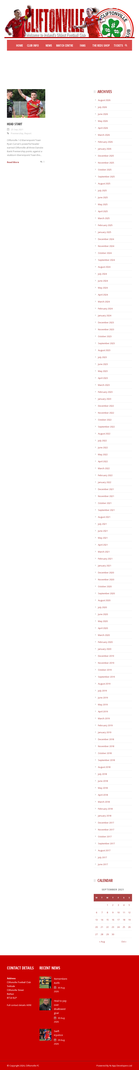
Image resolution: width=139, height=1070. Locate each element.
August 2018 (104, 767)
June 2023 (103, 364)
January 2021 (104, 565)
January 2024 (104, 315)
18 (124, 919)
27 (96, 934)
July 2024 (102, 273)
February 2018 (105, 808)
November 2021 (106, 496)
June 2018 (103, 780)
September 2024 (106, 259)
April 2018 (103, 794)
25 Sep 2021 (17, 129)
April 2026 (103, 127)
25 (124, 927)
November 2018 (106, 746)
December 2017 (106, 822)
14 (102, 919)
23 (113, 927)
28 (102, 934)
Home (19, 45)
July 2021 (102, 523)
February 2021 (105, 558)
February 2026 (105, 141)
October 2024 (105, 252)
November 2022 (106, 412)
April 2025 (103, 211)
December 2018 (106, 739)
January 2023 (104, 398)
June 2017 (103, 864)
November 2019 (106, 662)
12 (129, 912)
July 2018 (102, 774)
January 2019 (104, 732)
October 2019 (105, 669)
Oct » (123, 941)
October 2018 (105, 753)
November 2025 (106, 162)
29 (107, 934)
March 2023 (104, 384)
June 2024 (103, 280)
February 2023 (105, 391)
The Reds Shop (101, 45)
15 (107, 919)
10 (118, 912)
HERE (29, 1005)
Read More (13, 162)
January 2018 (104, 815)
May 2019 (103, 704)
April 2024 (103, 294)
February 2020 (105, 642)
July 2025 (102, 190)
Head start (14, 124)
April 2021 (103, 544)
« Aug (102, 941)
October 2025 (105, 169)
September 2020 (106, 593)
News (49, 45)
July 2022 (102, 440)
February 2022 (105, 475)
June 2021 (103, 530)
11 (124, 912)
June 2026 (103, 114)
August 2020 (104, 600)
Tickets (118, 45)
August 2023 (104, 350)
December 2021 (106, 489)
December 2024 (106, 239)
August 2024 (104, 266)
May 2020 (103, 621)
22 (107, 927)
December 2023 (106, 322)
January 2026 (104, 148)
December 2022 (106, 405)
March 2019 (104, 718)
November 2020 (106, 579)
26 (129, 927)
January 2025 (104, 232)
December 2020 (106, 572)
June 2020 (103, 614)
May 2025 (103, 204)
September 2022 (106, 426)
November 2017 (106, 829)
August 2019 (104, 683)
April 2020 (103, 628)
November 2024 (106, 246)
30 (113, 934)
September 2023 (106, 343)
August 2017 (104, 850)
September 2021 (106, 510)
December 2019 (106, 655)
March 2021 (104, 551)
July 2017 (102, 857)
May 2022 (103, 454)
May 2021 (103, 537)
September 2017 (106, 843)
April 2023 (103, 378)
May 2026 (103, 121)
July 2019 (102, 690)
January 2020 (104, 648)
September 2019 (106, 676)
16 (113, 919)
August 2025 (104, 183)
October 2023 (105, 336)
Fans (83, 45)
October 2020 (105, 586)
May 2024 (103, 287)
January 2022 (104, 482)
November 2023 (106, 329)
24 (118, 927)
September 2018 (106, 760)
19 (129, 919)
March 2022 (104, 468)
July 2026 (102, 107)
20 (96, 927)
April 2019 (103, 711)
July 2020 (102, 607)
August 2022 (104, 433)
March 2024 (104, 301)
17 (118, 919)
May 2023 (103, 371)
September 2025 (106, 176)
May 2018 (103, 787)
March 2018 (104, 801)
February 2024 (105, 308)
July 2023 (102, 357)
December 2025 (106, 155)
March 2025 (104, 218)
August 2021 (104, 516)
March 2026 (104, 134)
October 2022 (105, 419)
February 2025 (105, 225)
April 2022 (103, 461)
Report (27, 133)
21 (102, 927)
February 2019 (105, 725)
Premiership (17, 133)
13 (96, 919)
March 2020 (104, 635)
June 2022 (103, 447)
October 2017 (105, 836)
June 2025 (103, 197)
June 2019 (103, 697)
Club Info (33, 45)
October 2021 (105, 503)
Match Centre (64, 45)
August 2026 (104, 100)
